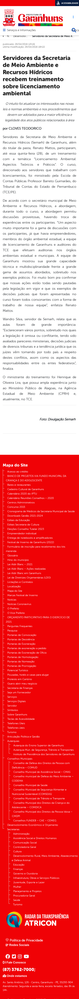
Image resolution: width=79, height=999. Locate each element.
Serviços (12, 697)
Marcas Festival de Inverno (22, 595)
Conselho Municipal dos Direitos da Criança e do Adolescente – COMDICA (41, 805)
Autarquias (13, 741)
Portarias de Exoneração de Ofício (27, 652)
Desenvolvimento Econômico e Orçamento (32, 825)
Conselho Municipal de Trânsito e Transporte (39, 798)
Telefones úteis (16, 727)
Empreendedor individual (21, 533)
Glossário (12, 555)
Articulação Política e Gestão (23, 736)
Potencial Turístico (17, 670)
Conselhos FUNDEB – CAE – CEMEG (34, 820)
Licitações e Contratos (20, 582)
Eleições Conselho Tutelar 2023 (25, 529)
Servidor (12, 705)
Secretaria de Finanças (20, 688)
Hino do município (18, 560)
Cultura (17, 851)
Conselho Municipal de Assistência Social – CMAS (41, 772)
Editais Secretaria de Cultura (23, 524)
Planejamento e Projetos (27, 891)
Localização (14, 586)
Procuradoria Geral (24, 895)
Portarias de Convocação (21, 635)
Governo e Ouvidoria (25, 873)
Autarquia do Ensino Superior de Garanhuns (38, 745)
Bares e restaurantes (19, 484)
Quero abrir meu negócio (22, 683)
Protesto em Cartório (19, 679)
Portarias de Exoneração (21, 644)
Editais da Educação (18, 520)
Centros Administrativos (21, 502)
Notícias (11, 599)
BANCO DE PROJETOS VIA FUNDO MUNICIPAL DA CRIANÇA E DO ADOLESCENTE (36, 478)
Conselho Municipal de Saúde (30, 785)
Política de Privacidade (26, 940)
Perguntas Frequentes (19, 626)
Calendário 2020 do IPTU (22, 493)
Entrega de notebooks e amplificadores (30, 537)
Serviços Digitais (16, 701)
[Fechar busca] (74, 30)
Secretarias (13, 829)
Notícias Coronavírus (19, 604)
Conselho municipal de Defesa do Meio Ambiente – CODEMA (42, 778)
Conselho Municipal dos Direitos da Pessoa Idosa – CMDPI (42, 814)
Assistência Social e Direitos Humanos (35, 838)
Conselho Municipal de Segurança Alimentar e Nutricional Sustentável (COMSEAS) (39, 791)
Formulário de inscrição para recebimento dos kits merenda (35, 549)
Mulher (17, 886)
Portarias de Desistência (21, 639)
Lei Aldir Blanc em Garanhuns (24, 573)
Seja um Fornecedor (19, 692)
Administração (21, 833)
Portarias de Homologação (22, 657)
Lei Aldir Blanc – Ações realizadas (26, 568)
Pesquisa (12, 630)
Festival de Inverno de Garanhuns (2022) (30, 542)
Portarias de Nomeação (21, 661)
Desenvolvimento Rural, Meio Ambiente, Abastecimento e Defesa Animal (45, 858)
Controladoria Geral (24, 847)
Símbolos (12, 710)
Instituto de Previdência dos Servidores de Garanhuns (44, 754)
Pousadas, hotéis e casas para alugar (28, 674)
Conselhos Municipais (19, 758)
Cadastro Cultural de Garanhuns (25, 489)
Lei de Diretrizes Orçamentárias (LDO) (29, 577)
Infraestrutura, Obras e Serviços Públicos (36, 878)
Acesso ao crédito (17, 471)
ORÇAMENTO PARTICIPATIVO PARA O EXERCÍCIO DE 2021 (38, 619)
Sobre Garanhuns (17, 714)
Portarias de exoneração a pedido (26, 648)
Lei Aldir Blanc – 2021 (19, 564)
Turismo (12, 732)
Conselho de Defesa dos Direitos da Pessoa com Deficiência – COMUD (41, 765)
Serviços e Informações (21, 30)
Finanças (18, 869)
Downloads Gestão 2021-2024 (25, 515)
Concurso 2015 (16, 507)
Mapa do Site (14, 590)
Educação (18, 864)
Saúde (16, 900)
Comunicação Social (25, 842)
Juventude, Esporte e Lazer (29, 882)
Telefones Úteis (16, 723)
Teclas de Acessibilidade (21, 719)
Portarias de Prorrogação (21, 666)
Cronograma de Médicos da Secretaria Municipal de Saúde (41, 511)
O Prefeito (13, 608)
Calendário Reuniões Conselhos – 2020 (30, 498)
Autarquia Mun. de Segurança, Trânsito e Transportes (43, 750)
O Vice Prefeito (16, 613)
